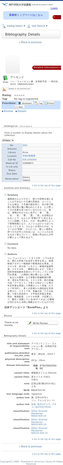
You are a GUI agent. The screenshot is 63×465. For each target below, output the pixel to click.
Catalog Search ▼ (16, 26)
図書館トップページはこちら (26, 15)
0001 (25, 145)
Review (8, 111)
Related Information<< (47, 67)
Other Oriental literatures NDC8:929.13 (39, 413)
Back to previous (31, 42)
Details (22, 111)
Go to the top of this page (47, 185)
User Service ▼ (39, 26)
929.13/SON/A (30, 159)
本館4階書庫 (29, 156)
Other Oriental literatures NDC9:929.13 (39, 422)
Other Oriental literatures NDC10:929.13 (39, 430)
